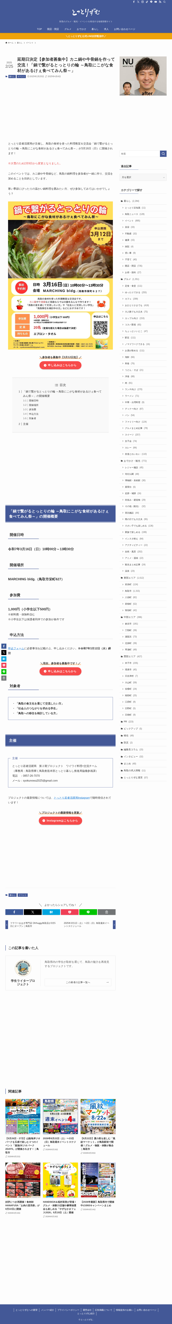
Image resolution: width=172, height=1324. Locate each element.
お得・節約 (133, 272)
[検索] (164, 2)
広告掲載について (103, 1310)
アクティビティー (136, 545)
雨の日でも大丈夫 (136, 519)
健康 (130, 240)
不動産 (131, 233)
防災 (128, 742)
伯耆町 (131, 689)
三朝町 (131, 630)
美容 (130, 227)
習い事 (130, 253)
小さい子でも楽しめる (139, 525)
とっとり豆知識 (135, 207)
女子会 (131, 441)
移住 (129, 735)
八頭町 (131, 597)
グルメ (131, 279)
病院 (129, 246)
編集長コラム (133, 749)
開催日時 (33, 400)
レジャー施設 (134, 467)
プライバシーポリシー (68, 1310)
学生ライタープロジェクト (23, 982)
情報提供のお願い (124, 1310)
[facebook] (134, 2)
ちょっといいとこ (136, 331)
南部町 (131, 695)
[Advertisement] (60, 107)
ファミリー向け (136, 422)
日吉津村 (131, 676)
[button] (14, 912)
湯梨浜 (131, 636)
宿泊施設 (132, 513)
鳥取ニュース (134, 214)
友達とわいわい (136, 454)
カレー (131, 447)
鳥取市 (132, 591)
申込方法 (33, 414)
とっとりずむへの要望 (26, 1310)
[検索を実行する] (163, 154)
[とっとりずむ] (86, 13)
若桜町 (131, 604)
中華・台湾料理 (134, 402)
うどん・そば (134, 370)
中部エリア (133, 617)
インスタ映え (134, 538)
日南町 (130, 714)
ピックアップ (133, 728)
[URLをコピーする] (107, 912)
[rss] (160, 2)
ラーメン (132, 396)
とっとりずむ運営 (136, 777)
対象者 (32, 418)
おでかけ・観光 (135, 460)
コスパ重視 (133, 324)
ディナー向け (134, 409)
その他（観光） (135, 506)
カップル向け (134, 318)
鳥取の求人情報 (134, 770)
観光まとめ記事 (135, 564)
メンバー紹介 (47, 1310)
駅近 (130, 337)
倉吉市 (131, 623)
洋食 (130, 376)
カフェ (131, 299)
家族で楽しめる (136, 532)
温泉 (130, 571)
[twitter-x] (138, 2)
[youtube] (156, 2)
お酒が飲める (134, 350)
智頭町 (131, 610)
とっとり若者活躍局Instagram (72, 797)
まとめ (130, 763)
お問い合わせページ (146, 1310)
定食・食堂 (133, 286)
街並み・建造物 (135, 500)
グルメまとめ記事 (136, 428)
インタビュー (133, 756)
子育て (131, 259)
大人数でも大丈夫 (136, 311)
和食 (130, 363)
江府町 (130, 702)
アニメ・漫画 (134, 558)
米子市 (131, 663)
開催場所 (33, 405)
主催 (25, 424)
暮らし (12, 76)
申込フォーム (16, 648)
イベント (21, 76)
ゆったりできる (136, 292)
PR (128, 721)
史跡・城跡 (133, 493)
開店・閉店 (133, 266)
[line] (151, 2)
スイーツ (132, 434)
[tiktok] (147, 2)
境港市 (131, 669)
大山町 (131, 682)
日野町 (130, 708)
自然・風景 (133, 551)
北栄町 (131, 643)
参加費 (32, 409)
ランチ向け (133, 389)
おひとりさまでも (137, 305)
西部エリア (133, 656)
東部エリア (134, 577)
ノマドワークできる (137, 344)
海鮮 (130, 357)
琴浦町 (131, 649)
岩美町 (131, 584)
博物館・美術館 (135, 480)
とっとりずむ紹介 (86, 1313)
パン (130, 415)
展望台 (130, 487)
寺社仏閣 (132, 474)
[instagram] (142, 2)
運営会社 (87, 1310)
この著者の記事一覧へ (78, 982)
